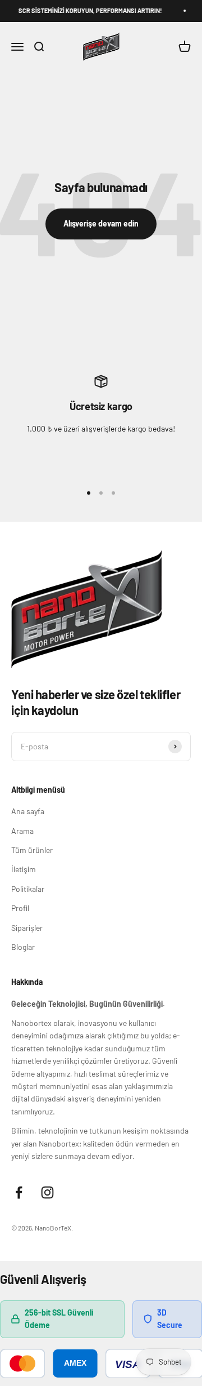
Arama (22, 831)
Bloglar (23, 947)
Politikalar (27, 889)
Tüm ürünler (32, 850)
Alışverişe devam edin (101, 223)
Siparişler (27, 927)
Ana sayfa (27, 811)
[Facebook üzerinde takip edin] (18, 1192)
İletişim (23, 869)
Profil (20, 908)
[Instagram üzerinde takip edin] (47, 1192)
